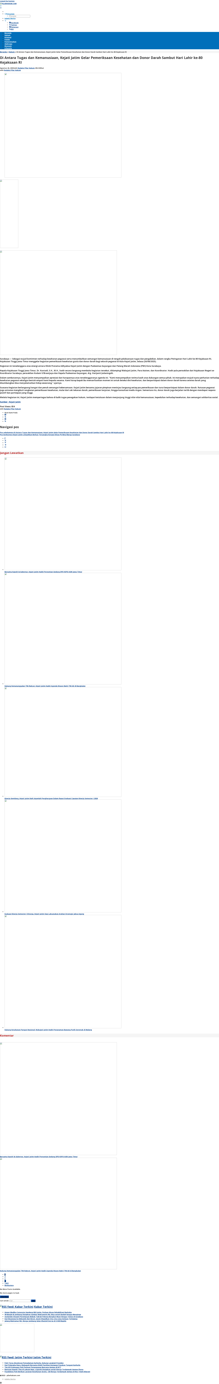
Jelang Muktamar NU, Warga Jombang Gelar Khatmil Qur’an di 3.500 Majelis (35, 1321)
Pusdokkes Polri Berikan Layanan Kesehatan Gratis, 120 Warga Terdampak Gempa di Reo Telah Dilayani (47, 1372)
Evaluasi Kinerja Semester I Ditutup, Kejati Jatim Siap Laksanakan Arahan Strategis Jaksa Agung (44, 914)
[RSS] (5, 421)
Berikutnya (9, 1285)
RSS (12, 29)
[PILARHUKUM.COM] (8, 4)
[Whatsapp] (5, 447)
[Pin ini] (5, 443)
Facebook (15, 23)
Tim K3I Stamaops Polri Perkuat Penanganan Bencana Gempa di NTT (33, 1367)
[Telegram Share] (5, 445)
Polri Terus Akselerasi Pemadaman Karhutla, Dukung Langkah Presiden (34, 1363)
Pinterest (14, 27)
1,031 (7, 1283)
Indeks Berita (10, 1379)
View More (4, 1297)
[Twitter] (5, 417)
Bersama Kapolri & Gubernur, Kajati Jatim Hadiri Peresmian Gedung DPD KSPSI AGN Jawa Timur (43, 572)
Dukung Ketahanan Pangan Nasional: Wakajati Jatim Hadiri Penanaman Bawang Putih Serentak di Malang (48, 1030)
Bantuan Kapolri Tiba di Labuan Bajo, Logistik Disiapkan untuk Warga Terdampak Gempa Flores (44, 1369)
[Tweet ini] (5, 441)
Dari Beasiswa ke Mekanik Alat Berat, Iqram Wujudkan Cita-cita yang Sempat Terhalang (41, 1319)
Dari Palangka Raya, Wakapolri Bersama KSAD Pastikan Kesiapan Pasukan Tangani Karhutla (42, 1365)
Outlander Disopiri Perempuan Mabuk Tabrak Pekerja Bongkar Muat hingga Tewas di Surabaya (44, 1317)
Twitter (14, 25)
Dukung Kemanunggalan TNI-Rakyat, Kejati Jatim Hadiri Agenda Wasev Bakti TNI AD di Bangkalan (45, 686)
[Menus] (1, 6)
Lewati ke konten (7, 1)
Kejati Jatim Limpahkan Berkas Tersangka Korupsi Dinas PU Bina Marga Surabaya (40, 435)
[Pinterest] (5, 419)
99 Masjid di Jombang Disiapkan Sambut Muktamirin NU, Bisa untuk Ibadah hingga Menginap (43, 1314)
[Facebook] (5, 415)
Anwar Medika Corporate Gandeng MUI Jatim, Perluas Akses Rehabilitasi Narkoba (38, 1312)
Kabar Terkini (43, 1306)
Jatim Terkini (42, 1357)
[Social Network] (5, 21)
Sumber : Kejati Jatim (10, 402)
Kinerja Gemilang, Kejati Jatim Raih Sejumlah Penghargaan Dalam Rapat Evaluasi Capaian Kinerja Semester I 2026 (51, 798)
